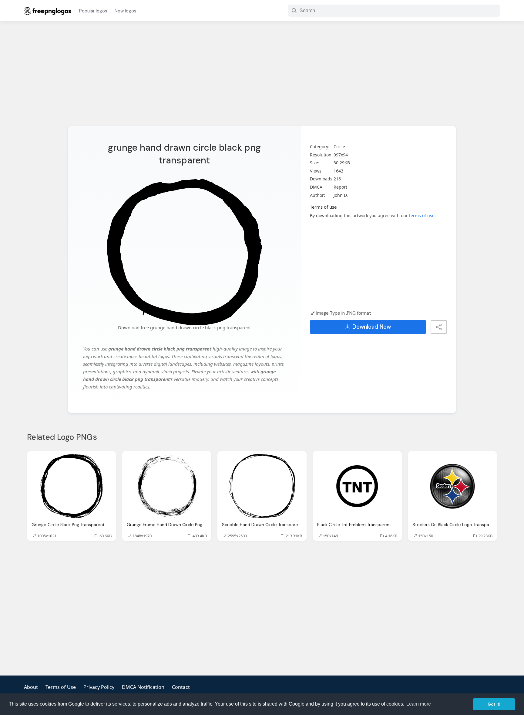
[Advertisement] (262, 77)
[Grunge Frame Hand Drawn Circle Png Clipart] (167, 486)
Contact (181, 687)
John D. (341, 195)
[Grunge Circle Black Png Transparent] (72, 486)
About (31, 687)
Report (340, 187)
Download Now (371, 326)
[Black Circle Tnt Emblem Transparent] (357, 486)
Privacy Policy (98, 687)
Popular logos (93, 11)
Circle (339, 146)
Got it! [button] (494, 704)
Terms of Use (60, 687)
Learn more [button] (418, 703)
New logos (125, 11)
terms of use (422, 215)
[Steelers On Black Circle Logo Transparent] (452, 486)
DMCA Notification (143, 687)
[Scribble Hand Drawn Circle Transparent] (262, 486)
